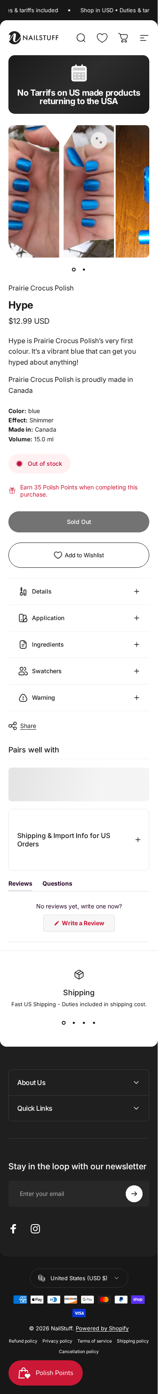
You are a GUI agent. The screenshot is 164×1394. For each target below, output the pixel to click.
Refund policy (23, 1341)
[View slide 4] (94, 1023)
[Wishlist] (102, 38)
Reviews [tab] (20, 885)
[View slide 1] (64, 1023)
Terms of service (94, 1341)
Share (28, 725)
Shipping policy (133, 1341)
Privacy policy (57, 1341)
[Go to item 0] (74, 269)
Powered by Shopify (102, 1328)
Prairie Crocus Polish (41, 288)
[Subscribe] (134, 1193)
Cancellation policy (79, 1351)
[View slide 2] (74, 1023)
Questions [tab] (57, 885)
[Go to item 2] (84, 269)
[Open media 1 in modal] (98, 140)
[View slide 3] (84, 1023)
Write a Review (88, 925)
